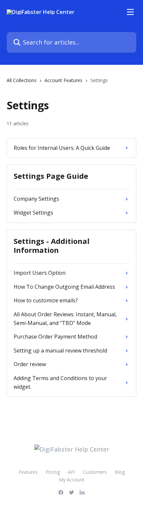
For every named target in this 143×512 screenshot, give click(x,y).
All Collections (22, 80)
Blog (120, 472)
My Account (71, 479)
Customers (95, 472)
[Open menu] (130, 12)
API (71, 472)
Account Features (63, 80)
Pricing (53, 472)
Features (28, 472)
